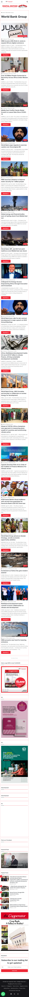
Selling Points (7, 988)
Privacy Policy (22, 988)
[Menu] (1, 2)
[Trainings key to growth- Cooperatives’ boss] (5, 900)
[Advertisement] (14, 821)
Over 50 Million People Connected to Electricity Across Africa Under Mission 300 (14, 77)
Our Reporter (4, 39)
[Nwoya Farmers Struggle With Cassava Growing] (5, 894)
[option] (14, 860)
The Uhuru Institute (17, 983)
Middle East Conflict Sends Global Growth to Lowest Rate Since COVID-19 (13, 112)
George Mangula (5, 73)
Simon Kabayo (5, 143)
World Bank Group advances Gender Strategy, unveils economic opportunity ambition (13, 538)
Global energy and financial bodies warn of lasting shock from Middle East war (14, 216)
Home (3, 12)
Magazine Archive (24, 986)
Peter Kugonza (5, 568)
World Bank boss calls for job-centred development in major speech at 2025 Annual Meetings (14, 320)
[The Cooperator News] (9, 1)
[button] (3, 994)
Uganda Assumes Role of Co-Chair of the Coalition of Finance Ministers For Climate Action (13, 466)
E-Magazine (9, 986)
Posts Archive (16, 986)
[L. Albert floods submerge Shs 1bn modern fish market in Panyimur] (5, 888)
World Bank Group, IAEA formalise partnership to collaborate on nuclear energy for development (13, 393)
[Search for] (27, 2)
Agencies (4, 177)
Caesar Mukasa (5, 462)
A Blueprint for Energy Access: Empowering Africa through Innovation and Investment (14, 283)
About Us (3, 986)
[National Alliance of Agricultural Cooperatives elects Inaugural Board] (5, 906)
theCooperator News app (14, 990)
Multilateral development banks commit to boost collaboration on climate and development (12, 605)
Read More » (6, 55)
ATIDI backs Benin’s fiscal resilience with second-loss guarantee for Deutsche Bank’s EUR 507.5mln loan (13, 501)
